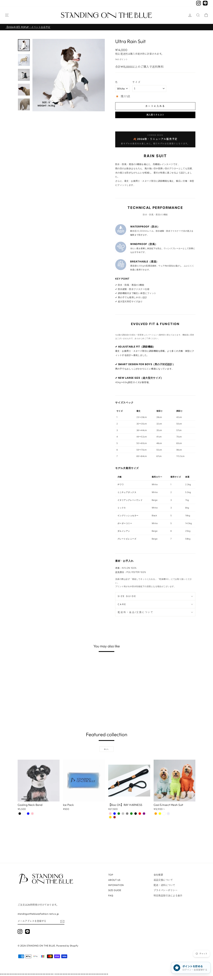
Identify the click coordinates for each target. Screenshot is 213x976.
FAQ (110, 895)
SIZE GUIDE (127, 596)
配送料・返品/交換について (135, 612)
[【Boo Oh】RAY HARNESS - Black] (135, 813)
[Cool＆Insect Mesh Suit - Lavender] (168, 813)
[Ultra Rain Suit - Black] (23, 713)
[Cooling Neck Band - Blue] (28, 813)
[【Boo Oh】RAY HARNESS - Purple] (144, 813)
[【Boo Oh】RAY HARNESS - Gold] (110, 817)
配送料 (124, 53)
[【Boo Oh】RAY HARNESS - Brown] (114, 817)
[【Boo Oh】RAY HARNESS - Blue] (114, 813)
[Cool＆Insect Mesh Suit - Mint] (164, 813)
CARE (122, 604)
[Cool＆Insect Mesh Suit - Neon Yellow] (159, 813)
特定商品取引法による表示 (168, 895)
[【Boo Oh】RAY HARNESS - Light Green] (118, 813)
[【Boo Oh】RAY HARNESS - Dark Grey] (127, 813)
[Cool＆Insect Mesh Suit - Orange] (155, 813)
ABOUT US (114, 879)
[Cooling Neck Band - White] (23, 813)
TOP (110, 874)
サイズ (136, 82)
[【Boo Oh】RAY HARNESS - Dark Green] (131, 813)
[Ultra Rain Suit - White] (19, 713)
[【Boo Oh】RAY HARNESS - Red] (139, 813)
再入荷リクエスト (155, 114)
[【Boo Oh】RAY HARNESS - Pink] (110, 813)
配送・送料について (164, 885)
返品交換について (163, 879)
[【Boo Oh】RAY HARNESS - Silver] (122, 813)
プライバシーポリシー (166, 890)
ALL (106, 749)
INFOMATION (116, 885)
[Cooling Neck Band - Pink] (32, 813)
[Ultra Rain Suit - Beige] (28, 713)
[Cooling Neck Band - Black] (19, 813)
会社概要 (158, 874)
